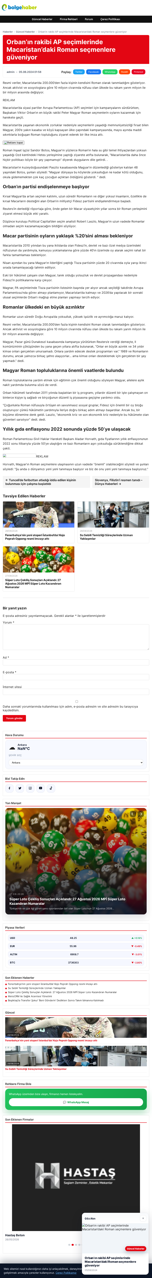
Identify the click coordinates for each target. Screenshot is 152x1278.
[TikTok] (51, 788)
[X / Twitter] (20, 788)
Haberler (8, 31)
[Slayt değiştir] (69, 1245)
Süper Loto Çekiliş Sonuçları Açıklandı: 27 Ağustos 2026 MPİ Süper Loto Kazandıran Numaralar (62, 992)
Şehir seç (15, 755)
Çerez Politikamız (66, 1272)
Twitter (78, 71)
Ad (6, 657)
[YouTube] (40, 788)
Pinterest (138, 71)
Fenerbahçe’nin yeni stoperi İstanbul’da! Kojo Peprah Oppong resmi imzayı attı (52, 983)
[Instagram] (30, 788)
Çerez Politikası (110, 19)
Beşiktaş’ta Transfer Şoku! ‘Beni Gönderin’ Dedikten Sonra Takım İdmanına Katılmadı (56, 1000)
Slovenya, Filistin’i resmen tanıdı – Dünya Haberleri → (118, 482)
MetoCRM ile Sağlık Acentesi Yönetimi (30, 996)
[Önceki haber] (133, 814)
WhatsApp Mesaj (76, 1102)
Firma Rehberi (68, 19)
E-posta (9, 672)
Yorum (8, 622)
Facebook (93, 71)
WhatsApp (110, 71)
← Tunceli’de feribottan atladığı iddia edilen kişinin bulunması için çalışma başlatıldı (40, 482)
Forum (89, 19)
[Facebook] (9, 788)
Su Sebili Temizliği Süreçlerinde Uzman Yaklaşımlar (37, 988)
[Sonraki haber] (141, 814)
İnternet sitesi (12, 687)
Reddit (124, 71)
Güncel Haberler (42, 19)
